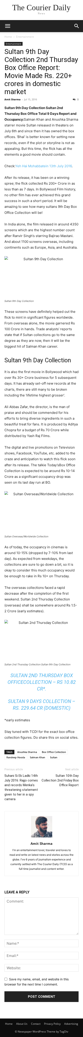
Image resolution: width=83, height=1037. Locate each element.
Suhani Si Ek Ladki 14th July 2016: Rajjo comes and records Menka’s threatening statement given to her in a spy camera (21, 787)
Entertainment (25, 37)
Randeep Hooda (15, 757)
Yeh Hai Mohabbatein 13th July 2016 (43, 166)
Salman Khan (37, 757)
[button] (7, 26)
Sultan (53, 757)
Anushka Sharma (27, 752)
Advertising (71, 1024)
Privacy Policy (52, 1024)
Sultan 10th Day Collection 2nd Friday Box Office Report (60, 780)
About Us (21, 1024)
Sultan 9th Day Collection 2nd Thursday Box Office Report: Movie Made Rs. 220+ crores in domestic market (41, 71)
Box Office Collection (54, 752)
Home (8, 37)
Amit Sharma (12, 99)
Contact (36, 1024)
